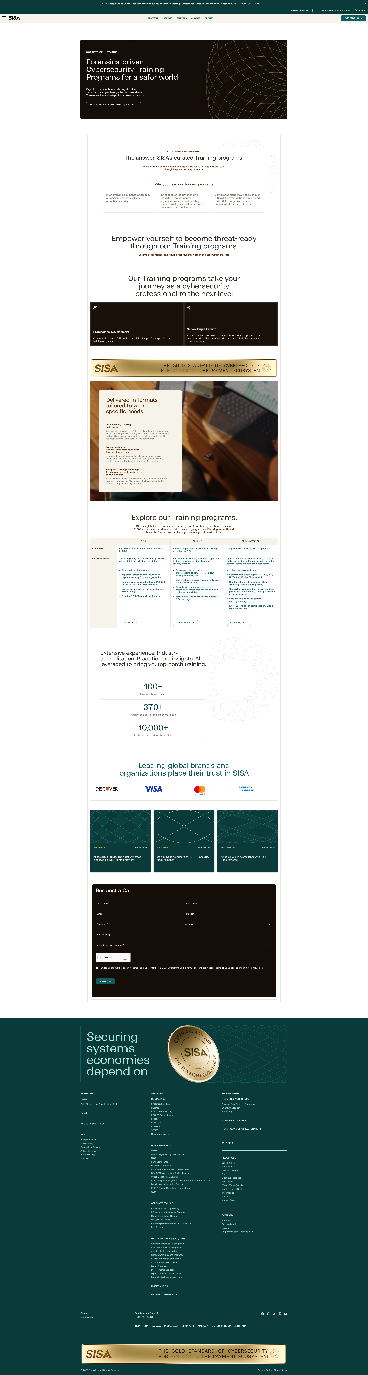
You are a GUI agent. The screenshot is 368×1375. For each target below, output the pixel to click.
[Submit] (105, 981)
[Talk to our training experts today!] (113, 105)
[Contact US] (353, 18)
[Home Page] (14, 18)
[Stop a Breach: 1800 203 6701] (334, 10)
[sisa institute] (94, 52)
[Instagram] (268, 1313)
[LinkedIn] (280, 1313)
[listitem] (184, 968)
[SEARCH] (360, 10)
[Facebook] (262, 1313)
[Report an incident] (302, 10)
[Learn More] (131, 623)
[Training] (112, 52)
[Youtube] (286, 1313)
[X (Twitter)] (274, 1313)
